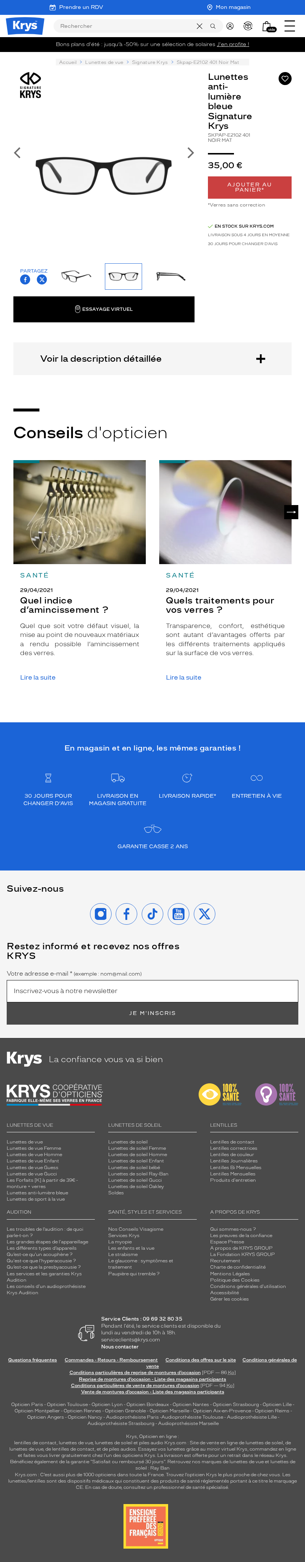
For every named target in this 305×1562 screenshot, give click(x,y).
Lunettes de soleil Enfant (136, 1161)
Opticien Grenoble (125, 1410)
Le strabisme (123, 1254)
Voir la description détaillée (101, 358)
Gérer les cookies (229, 1299)
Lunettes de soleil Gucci (135, 1180)
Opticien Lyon (107, 1404)
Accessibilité (224, 1292)
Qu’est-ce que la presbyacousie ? (44, 1267)
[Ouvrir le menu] (290, 26)
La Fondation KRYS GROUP (242, 1254)
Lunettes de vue (104, 62)
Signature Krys (150, 62)
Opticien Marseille (169, 1410)
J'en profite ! (233, 44)
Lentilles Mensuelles (233, 1174)
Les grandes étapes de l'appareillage (47, 1241)
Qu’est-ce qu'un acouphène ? (40, 1254)
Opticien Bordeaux (147, 1404)
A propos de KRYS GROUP (241, 1248)
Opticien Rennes (82, 1410)
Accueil (68, 62)
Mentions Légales (230, 1273)
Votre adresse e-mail (74, 974)
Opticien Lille (277, 1404)
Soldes (116, 1192)
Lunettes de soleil (128, 1142)
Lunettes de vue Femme (34, 1148)
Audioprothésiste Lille (252, 1417)
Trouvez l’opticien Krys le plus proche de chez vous (223, 1474)
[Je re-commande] (250, 26)
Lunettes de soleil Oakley (136, 1186)
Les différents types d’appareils (42, 1248)
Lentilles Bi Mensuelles (235, 1167)
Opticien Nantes (191, 1404)
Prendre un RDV (81, 7)
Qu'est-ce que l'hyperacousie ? (41, 1260)
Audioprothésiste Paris (132, 1417)
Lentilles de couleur (232, 1154)
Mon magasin (233, 7)
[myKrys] (232, 26)
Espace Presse (227, 1241)
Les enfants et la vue (131, 1248)
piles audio (151, 1442)
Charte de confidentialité (238, 1267)
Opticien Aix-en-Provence (222, 1410)
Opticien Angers (45, 1417)
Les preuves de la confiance (241, 1235)
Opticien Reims (272, 1410)
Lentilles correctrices (233, 1148)
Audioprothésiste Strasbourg (120, 1423)
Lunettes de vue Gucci (32, 1174)
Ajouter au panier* (249, 187)
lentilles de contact (35, 1442)
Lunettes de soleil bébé (134, 1167)
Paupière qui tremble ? (134, 1273)
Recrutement (225, 1260)
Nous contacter (120, 1347)
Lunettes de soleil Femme (137, 1148)
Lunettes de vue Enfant (33, 1161)
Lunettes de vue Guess (32, 1167)
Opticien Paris (27, 1404)
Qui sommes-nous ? (233, 1229)
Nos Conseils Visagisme (135, 1229)
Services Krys (123, 1235)
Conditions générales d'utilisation (248, 1286)
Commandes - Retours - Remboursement (111, 1360)
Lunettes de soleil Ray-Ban (138, 1174)
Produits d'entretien (233, 1180)
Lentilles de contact (232, 1142)
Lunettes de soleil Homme (137, 1154)
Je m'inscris (152, 1013)
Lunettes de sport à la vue (36, 1199)
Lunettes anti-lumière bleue (37, 1192)
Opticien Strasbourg (236, 1404)
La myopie (120, 1241)
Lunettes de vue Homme (34, 1154)
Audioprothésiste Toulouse (192, 1417)
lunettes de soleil (113, 1442)
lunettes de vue (76, 1442)
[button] (266, 26)
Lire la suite (37, 677)
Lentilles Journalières (234, 1161)
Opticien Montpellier (37, 1410)
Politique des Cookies (235, 1280)
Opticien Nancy (85, 1417)
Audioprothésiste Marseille (188, 1423)
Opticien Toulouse (67, 1404)
